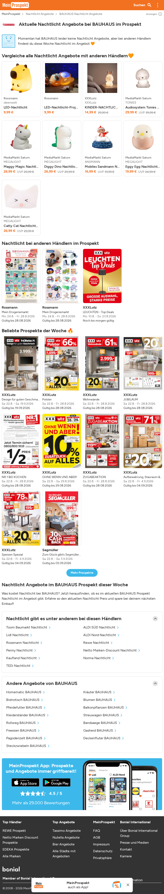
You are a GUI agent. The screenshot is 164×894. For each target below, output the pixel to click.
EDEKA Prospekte (16, 849)
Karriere (126, 856)
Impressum (101, 844)
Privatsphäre (102, 858)
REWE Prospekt (14, 831)
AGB (96, 837)
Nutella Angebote (66, 837)
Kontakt (126, 849)
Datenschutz (103, 851)
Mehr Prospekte (82, 573)
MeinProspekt (11, 14)
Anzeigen (151, 14)
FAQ (96, 831)
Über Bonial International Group (139, 833)
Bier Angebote (64, 844)
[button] (157, 5)
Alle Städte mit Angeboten (64, 853)
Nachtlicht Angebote (40, 14)
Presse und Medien (134, 843)
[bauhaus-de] (8, 24)
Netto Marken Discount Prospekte (20, 840)
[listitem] (21, 89)
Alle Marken (12, 856)
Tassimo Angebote (67, 831)
